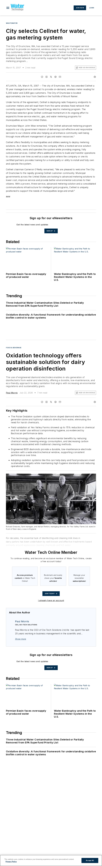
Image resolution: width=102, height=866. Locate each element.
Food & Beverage (13, 348)
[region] (51, 860)
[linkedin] (46, 77)
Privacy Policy (11, 862)
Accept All (90, 860)
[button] (8, 8)
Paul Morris (12, 392)
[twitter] (51, 77)
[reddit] (55, 77)
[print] (95, 77)
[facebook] (42, 77)
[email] (60, 77)
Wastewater (12, 23)
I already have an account (51, 600)
